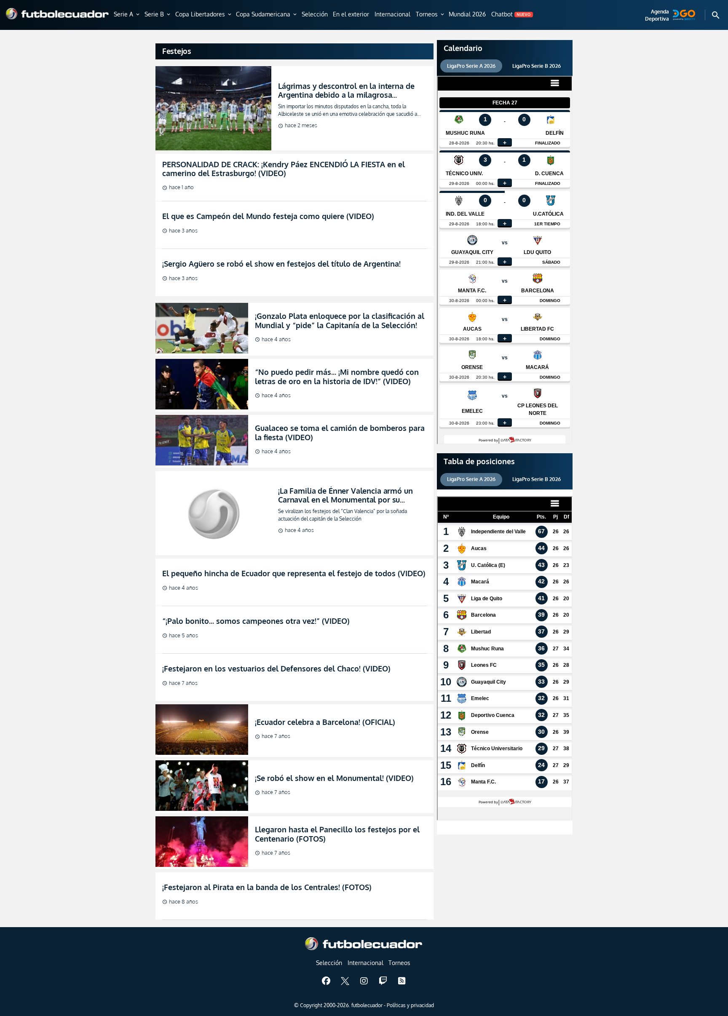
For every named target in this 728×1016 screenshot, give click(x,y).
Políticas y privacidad (410, 1005)
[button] (127, 15)
